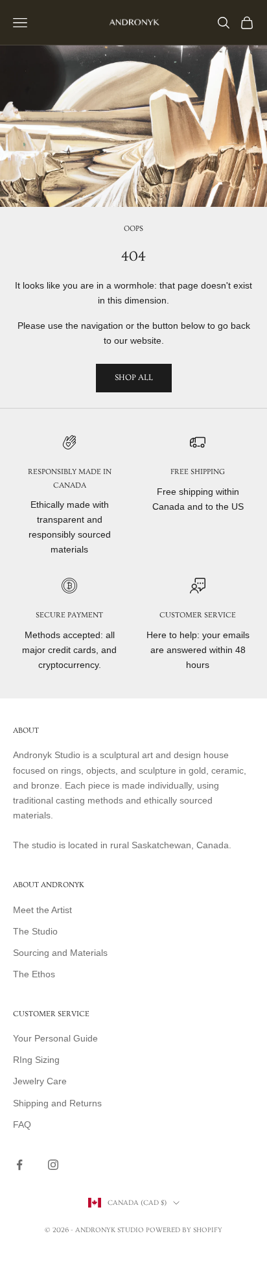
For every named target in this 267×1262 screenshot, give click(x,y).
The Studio (35, 931)
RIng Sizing (36, 1059)
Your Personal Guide (55, 1038)
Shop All (134, 377)
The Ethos (34, 974)
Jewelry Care (40, 1081)
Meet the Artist (42, 910)
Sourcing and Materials (60, 952)
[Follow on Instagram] (53, 1164)
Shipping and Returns (57, 1103)
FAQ (22, 1124)
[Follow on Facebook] (19, 1164)
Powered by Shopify (184, 1230)
